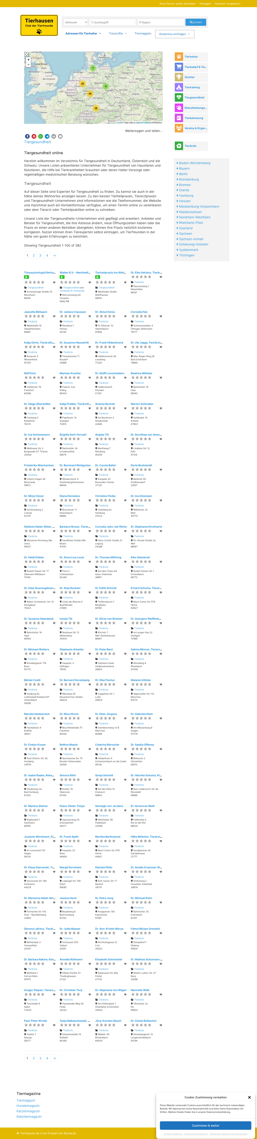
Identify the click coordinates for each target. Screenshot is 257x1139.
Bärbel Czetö (32, 680)
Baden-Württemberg (194, 163)
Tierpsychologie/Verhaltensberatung (48, 272)
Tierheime (191, 56)
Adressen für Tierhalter (81, 33)
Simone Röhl (68, 775)
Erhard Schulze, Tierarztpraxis (150, 588)
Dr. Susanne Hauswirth (74, 342)
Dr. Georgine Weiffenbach (147, 618)
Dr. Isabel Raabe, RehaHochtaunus (46, 775)
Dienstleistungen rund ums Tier (196, 107)
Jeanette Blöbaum (35, 311)
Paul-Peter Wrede (35, 1020)
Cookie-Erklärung (173, 1134)
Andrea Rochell (105, 403)
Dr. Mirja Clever (34, 496)
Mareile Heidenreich (37, 713)
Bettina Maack (69, 744)
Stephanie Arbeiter (72, 649)
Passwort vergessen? (227, 3)
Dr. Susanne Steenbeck (39, 618)
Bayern (184, 168)
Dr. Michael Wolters (36, 649)
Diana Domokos (70, 496)
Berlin (183, 174)
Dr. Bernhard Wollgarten (75, 465)
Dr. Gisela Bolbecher (144, 1020)
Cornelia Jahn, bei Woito (111, 526)
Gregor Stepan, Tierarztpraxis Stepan (48, 990)
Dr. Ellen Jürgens (106, 713)
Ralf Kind (30, 373)
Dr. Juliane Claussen (73, 311)
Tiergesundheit (37, 142)
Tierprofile (116, 33)
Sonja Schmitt (104, 775)
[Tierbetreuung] (179, 118)
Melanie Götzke (141, 680)
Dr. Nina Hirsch (69, 713)
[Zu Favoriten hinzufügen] (54, 282)
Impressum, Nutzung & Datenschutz (228, 1134)
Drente (183, 190)
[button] (249, 1097)
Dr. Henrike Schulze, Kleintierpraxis (153, 775)
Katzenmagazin (28, 1111)
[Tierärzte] (179, 146)
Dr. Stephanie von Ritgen (111, 990)
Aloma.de (70, 1133)
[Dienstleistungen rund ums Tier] (179, 108)
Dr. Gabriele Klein (142, 713)
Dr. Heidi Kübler (34, 557)
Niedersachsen (190, 212)
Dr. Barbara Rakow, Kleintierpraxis (46, 959)
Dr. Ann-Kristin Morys (109, 928)
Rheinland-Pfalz (190, 223)
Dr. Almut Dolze (105, 311)
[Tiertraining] (179, 87)
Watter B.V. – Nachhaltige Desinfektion (84, 272)
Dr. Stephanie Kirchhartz (146, 526)
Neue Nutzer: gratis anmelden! (178, 3)
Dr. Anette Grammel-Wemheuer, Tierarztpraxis (161, 867)
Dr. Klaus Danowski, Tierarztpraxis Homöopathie (55, 867)
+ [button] (28, 60)
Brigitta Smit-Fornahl (73, 434)
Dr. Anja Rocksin (70, 588)
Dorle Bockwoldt (141, 465)
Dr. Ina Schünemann (37, 434)
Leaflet (120, 122)
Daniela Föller (104, 867)
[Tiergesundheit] (179, 97)
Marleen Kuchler (70, 373)
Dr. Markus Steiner (36, 806)
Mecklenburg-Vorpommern (198, 206)
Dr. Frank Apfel (69, 836)
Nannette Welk (140, 990)
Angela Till (102, 434)
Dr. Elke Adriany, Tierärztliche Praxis (154, 272)
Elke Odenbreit (140, 557)
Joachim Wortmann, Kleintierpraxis (47, 836)
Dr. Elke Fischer (105, 680)
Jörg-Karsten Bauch (108, 1020)
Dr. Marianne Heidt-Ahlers (41, 898)
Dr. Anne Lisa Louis (72, 557)
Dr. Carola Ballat (105, 465)
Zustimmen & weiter (205, 1125)
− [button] (28, 65)
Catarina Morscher (107, 744)
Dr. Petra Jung (104, 898)
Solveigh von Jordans (109, 806)
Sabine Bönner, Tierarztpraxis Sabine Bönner (159, 649)
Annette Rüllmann (71, 959)
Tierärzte (139, 282)
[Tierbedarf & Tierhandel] (179, 67)
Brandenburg (188, 179)
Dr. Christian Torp (71, 990)
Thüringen (186, 255)
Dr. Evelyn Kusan (35, 744)
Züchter (190, 77)
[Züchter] (179, 77)
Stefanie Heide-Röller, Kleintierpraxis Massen (53, 526)
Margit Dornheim (70, 867)
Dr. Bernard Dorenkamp (75, 680)
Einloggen (205, 3)
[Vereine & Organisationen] (179, 128)
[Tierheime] (179, 56)
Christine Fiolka (105, 496)
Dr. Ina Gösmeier (141, 496)
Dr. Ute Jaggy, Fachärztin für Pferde (153, 342)
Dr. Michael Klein (141, 898)
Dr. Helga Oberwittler (37, 403)
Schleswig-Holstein (193, 244)
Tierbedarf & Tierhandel (72, 290)
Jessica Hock (68, 898)
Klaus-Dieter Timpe (72, 806)
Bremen (184, 185)
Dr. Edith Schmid (105, 588)
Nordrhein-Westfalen (194, 217)
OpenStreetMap (143, 122)
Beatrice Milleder (141, 373)
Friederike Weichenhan (39, 465)
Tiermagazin (143, 33)
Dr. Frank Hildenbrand (109, 342)
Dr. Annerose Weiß (143, 806)
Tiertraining (192, 87)
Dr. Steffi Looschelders (109, 373)
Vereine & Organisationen (196, 128)
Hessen (184, 201)
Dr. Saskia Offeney (142, 744)
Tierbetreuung (194, 118)
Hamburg (185, 195)
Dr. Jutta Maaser (70, 928)
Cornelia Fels (139, 311)
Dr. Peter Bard (104, 649)
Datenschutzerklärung (196, 1134)
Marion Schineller (142, 403)
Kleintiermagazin (29, 1116)
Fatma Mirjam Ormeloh (145, 928)
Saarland (185, 228)
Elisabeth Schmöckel (108, 959)
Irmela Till (66, 618)
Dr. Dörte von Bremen (108, 618)
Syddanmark (188, 250)
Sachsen (185, 233)
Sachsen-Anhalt (190, 239)
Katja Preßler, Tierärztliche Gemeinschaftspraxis (91, 403)
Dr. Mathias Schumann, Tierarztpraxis (155, 959)
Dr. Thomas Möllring (108, 557)
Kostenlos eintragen (172, 34)
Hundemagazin (28, 1106)
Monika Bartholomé (107, 836)
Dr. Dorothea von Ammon (147, 434)
